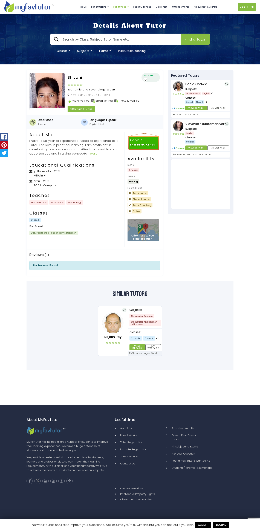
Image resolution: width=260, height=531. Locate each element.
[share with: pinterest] (4, 145)
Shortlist (149, 75)
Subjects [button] (83, 51)
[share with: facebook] (4, 137)
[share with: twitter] (4, 153)
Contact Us (127, 463)
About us (126, 428)
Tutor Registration (131, 442)
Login (244, 7)
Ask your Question (183, 453)
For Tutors (119, 6)
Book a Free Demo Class (184, 437)
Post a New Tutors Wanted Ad (191, 461)
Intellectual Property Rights (137, 494)
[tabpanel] (130, 331)
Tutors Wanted (180, 6)
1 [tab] (130, 358)
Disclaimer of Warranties (136, 499)
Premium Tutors (142, 6)
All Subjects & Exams (205, 6)
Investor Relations (131, 488)
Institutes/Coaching (132, 51)
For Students (98, 6)
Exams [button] (104, 51)
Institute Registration (133, 449)
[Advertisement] (201, 184)
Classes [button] (62, 51)
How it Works (128, 435)
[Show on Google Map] (143, 230)
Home (83, 6)
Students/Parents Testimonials (192, 468)
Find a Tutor (195, 39)
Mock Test (161, 6)
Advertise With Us (183, 428)
